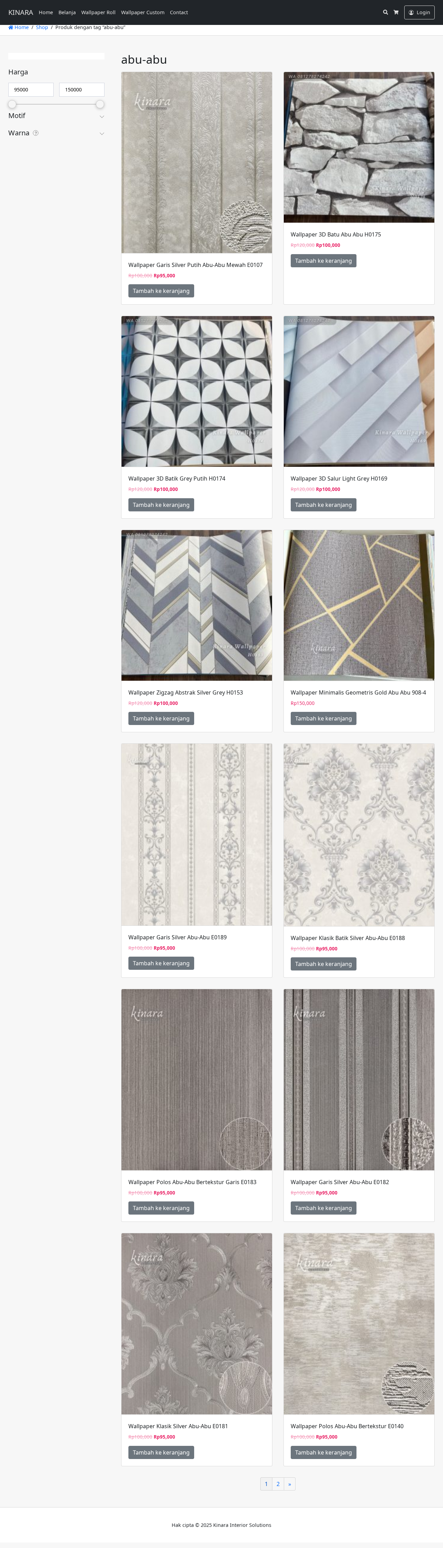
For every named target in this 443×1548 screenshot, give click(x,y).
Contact (179, 12)
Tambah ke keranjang (161, 291)
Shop (42, 27)
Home (46, 12)
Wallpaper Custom (142, 12)
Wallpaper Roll (98, 12)
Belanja (67, 12)
